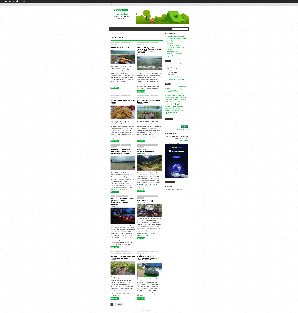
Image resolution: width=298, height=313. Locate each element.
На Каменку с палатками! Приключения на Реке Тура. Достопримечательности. (121, 151)
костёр (182, 97)
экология (180, 114)
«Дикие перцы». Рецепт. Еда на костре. (122, 101)
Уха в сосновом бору (145, 201)
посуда (167, 104)
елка (184, 93)
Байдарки (167, 86)
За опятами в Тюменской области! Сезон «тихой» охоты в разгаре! (176, 47)
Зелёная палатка (121, 12)
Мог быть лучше (172, 72)
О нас (129, 29)
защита (166, 95)
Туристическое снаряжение (125, 253)
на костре (179, 99)
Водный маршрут (175, 86)
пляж (185, 101)
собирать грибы (174, 108)
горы (183, 89)
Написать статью (144, 29)
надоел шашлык (172, 99)
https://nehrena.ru (183, 140)
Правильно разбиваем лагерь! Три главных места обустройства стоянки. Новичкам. (122, 201)
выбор (180, 89)
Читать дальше (114, 87)
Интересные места (142, 42)
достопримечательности (170, 93)
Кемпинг (123, 42)
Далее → (120, 304)
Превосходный (172, 69)
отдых (168, 101)
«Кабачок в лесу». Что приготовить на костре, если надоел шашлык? (148, 258)
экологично (175, 114)
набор (166, 99)
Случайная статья (155, 29)
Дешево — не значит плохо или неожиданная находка (123, 257)
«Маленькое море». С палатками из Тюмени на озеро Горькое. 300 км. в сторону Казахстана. (149, 50)
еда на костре (180, 93)
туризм (168, 112)
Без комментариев (173, 74)
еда (176, 93)
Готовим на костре (121, 29)
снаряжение (167, 108)
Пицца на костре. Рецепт (120, 47)
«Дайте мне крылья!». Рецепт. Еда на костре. (148, 101)
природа (176, 104)
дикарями (173, 91)
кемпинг (176, 97)
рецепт (181, 106)
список (177, 110)
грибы (167, 91)
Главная (112, 29)
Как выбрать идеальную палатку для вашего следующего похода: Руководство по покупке (176, 38)
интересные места (169, 97)
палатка (180, 101)
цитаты (171, 114)
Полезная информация (121, 196)
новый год (184, 99)
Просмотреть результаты (176, 79)
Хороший (170, 67)
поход (170, 104)
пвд (183, 101)
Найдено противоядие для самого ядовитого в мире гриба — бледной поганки (176, 54)
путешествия (170, 106)
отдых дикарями (174, 101)
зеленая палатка (176, 95)
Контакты (135, 29)
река (178, 106)
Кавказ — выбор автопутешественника (145, 150)
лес (185, 97)
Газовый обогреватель (173, 51)
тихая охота (182, 110)
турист (175, 112)
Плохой (170, 70)
